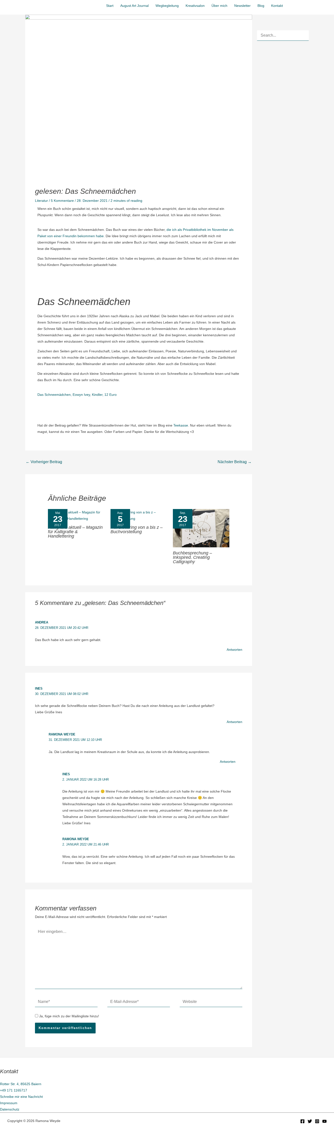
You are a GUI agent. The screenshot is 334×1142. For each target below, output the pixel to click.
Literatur (41, 201)
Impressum (8, 1103)
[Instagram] (317, 1121)
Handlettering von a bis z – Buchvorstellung (137, 529)
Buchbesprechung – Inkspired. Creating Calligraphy (192, 557)
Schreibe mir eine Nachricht (21, 1097)
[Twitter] (310, 1121)
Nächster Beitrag (235, 462)
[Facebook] (302, 1121)
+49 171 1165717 (13, 1090)
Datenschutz (9, 1109)
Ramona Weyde (62, 734)
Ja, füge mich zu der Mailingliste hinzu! (68, 1016)
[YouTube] (324, 1121)
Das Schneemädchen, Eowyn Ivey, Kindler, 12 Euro (77, 395)
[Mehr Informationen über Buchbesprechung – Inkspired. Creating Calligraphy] (201, 528)
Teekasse (180, 425)
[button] (310, 5)
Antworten (234, 650)
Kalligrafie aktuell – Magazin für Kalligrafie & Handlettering (75, 532)
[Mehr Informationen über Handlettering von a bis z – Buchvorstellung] (139, 515)
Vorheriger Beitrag (44, 462)
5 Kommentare (62, 201)
